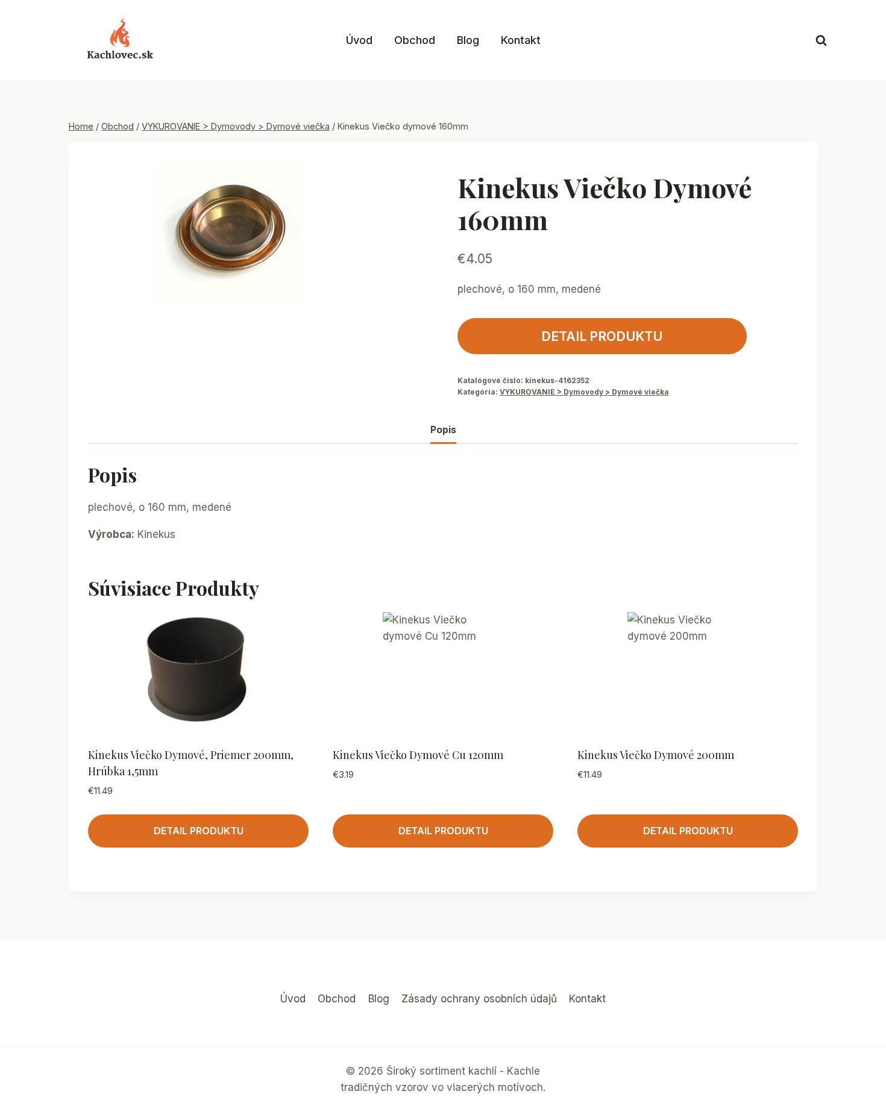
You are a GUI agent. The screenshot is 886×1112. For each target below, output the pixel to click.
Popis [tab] (443, 430)
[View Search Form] (821, 40)
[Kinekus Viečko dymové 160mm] (228, 232)
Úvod (359, 40)
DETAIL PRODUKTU (601, 336)
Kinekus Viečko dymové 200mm (655, 755)
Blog (468, 40)
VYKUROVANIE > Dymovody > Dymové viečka (584, 391)
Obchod (414, 40)
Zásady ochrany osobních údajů (479, 999)
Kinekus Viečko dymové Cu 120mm (418, 755)
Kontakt (521, 40)
